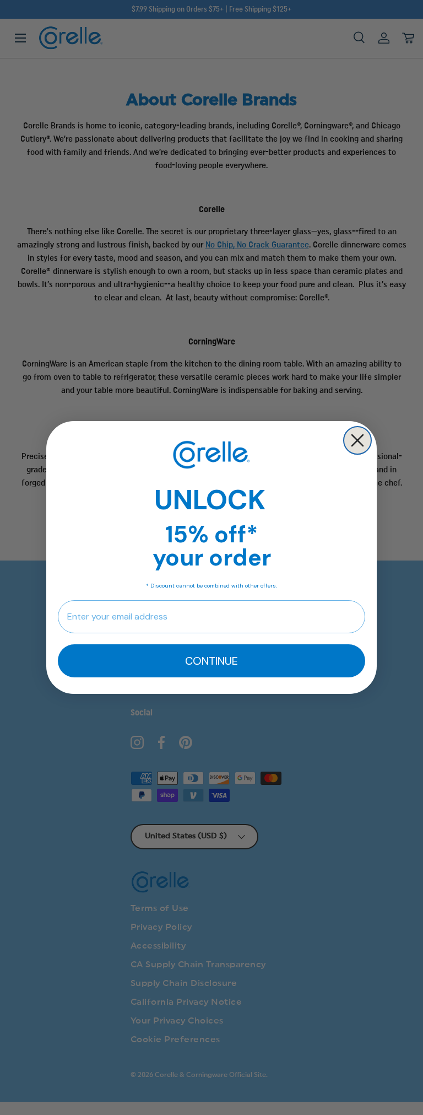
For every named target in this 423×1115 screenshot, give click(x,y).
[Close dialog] (357, 440)
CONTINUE (211, 661)
